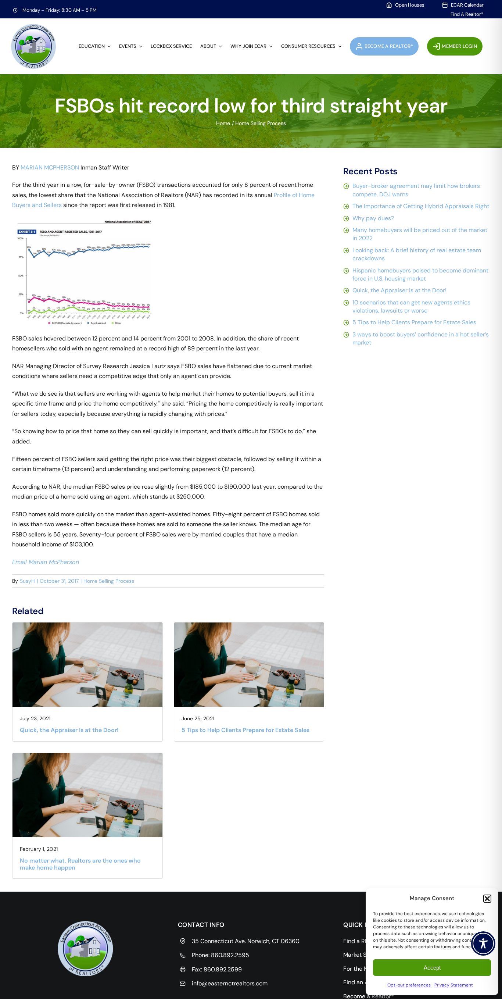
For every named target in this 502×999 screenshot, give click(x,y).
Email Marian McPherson (45, 562)
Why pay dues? (373, 218)
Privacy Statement (453, 985)
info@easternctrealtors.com (230, 983)
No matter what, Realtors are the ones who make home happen (80, 864)
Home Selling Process (108, 581)
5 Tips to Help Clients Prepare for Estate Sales (245, 730)
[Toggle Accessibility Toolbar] (483, 943)
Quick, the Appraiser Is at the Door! (69, 730)
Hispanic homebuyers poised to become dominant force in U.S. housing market (420, 274)
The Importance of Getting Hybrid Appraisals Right (420, 206)
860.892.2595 (230, 955)
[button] (487, 898)
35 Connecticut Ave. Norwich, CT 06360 (246, 941)
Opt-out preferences (409, 985)
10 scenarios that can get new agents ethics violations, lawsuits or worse (411, 306)
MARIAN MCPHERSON (50, 167)
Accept (432, 967)
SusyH (27, 581)
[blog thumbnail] (87, 625)
